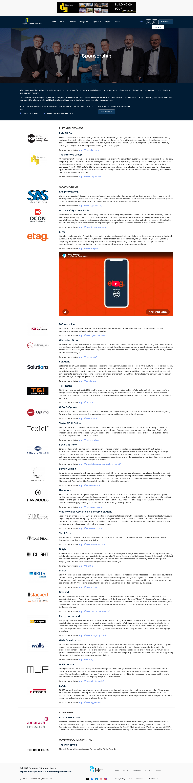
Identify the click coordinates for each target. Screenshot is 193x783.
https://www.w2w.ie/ (88, 418)
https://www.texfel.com (89, 440)
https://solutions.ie (87, 381)
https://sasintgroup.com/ (90, 206)
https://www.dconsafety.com (92, 227)
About (61, 22)
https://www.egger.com (90, 702)
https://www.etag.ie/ (88, 248)
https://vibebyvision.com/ (91, 528)
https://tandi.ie (86, 402)
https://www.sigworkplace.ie (92, 335)
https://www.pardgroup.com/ (92, 635)
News (117, 22)
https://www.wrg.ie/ (88, 357)
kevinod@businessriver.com (60, 113)
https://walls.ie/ (86, 659)
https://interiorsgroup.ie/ (90, 176)
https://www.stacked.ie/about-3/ (94, 611)
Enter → (141, 22)
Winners (72, 21)
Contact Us (153, 779)
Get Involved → (166, 22)
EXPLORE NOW (106, 112)
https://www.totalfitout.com (92, 544)
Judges (107, 22)
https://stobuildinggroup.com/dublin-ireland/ (100, 464)
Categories (83, 22)
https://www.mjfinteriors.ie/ (91, 681)
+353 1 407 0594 (31, 113)
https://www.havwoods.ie (90, 507)
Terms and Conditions (137, 779)
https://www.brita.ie (88, 587)
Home (53, 21)
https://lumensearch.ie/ (90, 485)
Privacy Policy (120, 779)
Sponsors (97, 21)
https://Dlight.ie (86, 566)
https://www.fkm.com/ (89, 150)
